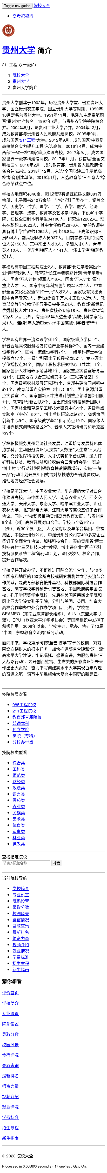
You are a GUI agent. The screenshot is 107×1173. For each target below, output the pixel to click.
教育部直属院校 (27, 717)
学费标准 (20, 957)
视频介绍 (20, 945)
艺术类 (18, 819)
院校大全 (42, 5)
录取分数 (20, 907)
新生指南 (20, 969)
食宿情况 (20, 920)
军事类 (18, 831)
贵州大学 (18, 50)
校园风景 (20, 913)
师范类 (18, 775)
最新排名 (20, 932)
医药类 (18, 800)
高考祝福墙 (22, 16)
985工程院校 (24, 705)
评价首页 (10, 993)
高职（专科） (24, 736)
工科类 (18, 769)
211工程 (27, 140)
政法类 (18, 788)
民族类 (18, 813)
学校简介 (20, 888)
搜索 (56, 863)
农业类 (18, 806)
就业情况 (20, 951)
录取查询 (20, 926)
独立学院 (20, 729)
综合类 (18, 763)
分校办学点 (22, 742)
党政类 (18, 844)
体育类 (18, 825)
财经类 (18, 781)
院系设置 (20, 901)
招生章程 (20, 963)
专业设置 (20, 895)
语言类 (18, 794)
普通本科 (20, 723)
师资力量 (20, 938)
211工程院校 (24, 711)
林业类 (18, 838)
